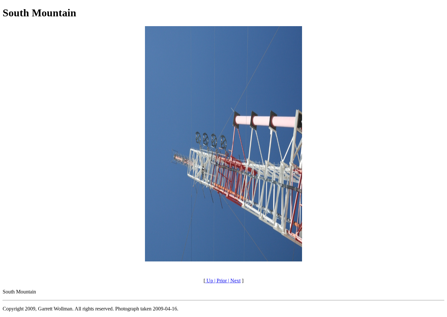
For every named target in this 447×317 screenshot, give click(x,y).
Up (209, 280)
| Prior (220, 280)
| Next (234, 280)
